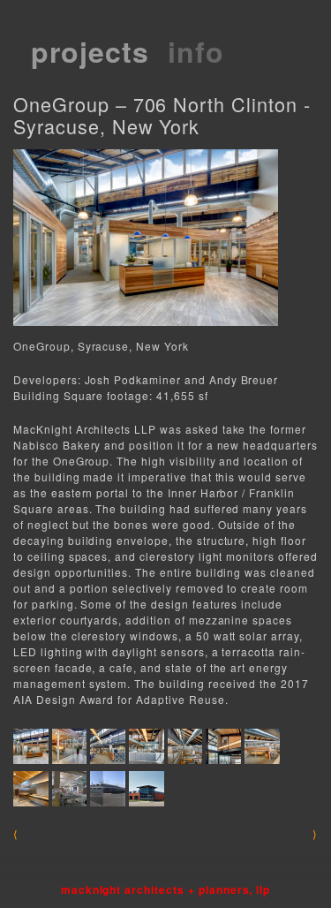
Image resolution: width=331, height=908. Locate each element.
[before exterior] (107, 788)
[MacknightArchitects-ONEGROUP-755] (107, 746)
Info (196, 51)
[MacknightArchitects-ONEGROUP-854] (223, 746)
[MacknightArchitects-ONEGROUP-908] (31, 788)
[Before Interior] (69, 788)
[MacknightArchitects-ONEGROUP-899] (262, 746)
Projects (90, 51)
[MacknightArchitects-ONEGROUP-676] (69, 746)
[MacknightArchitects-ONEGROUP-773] (146, 746)
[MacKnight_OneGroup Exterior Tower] (146, 788)
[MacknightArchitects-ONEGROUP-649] (31, 746)
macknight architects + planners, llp (166, 889)
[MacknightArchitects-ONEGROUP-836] (185, 746)
